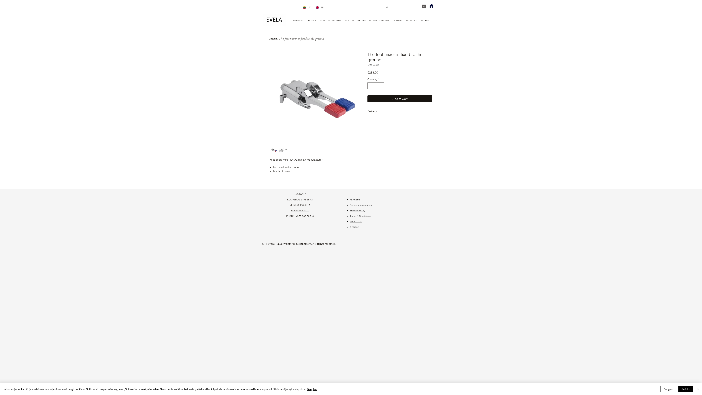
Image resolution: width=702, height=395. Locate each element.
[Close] (697, 389)
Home (273, 39)
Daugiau (312, 389)
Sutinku (686, 389)
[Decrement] (370, 86)
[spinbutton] (376, 86)
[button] (424, 5)
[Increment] (381, 86)
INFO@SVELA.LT (300, 210)
